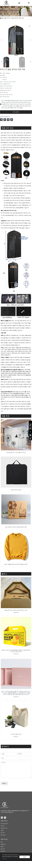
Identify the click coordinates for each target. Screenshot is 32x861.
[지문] (5, 817)
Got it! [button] (24, 856)
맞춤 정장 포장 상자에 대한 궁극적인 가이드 (16, 610)
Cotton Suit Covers (16, 490)
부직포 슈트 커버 (17, 104)
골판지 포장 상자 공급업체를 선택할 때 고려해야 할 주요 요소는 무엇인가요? (16, 650)
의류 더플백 (10, 107)
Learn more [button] (4, 858)
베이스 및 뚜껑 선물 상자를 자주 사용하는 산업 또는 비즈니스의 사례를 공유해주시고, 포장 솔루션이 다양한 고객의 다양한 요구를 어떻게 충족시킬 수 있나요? (16, 693)
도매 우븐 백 (28, 100)
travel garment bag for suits (11, 100)
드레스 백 (22, 100)
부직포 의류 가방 (15, 102)
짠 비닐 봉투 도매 (10, 106)
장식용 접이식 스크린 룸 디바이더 (16, 452)
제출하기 (4, 783)
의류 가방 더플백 (18, 107)
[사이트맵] (2, 817)
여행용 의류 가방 (20, 106)
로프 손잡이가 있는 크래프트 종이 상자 (16, 527)
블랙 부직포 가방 (7, 104)
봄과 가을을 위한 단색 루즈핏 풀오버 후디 (16, 564)
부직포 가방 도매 (5, 102)
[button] (19, 3)
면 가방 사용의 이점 (16, 734)
